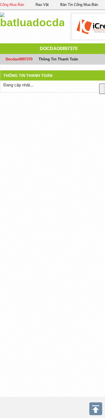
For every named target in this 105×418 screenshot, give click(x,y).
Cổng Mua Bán (12, 5)
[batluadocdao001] (32, 19)
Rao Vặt (42, 5)
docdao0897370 (59, 48)
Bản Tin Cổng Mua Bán (79, 5)
